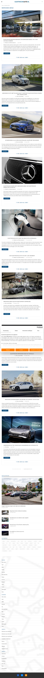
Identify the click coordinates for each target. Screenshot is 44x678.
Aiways (3, 541)
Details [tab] (16, 330)
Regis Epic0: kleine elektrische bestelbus (18, 510)
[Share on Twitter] (19, 57)
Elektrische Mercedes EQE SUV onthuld (22, 353)
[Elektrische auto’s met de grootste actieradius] (22, 222)
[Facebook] (18, 675)
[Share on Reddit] (23, 57)
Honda (3, 569)
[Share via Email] (27, 57)
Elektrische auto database (6, 631)
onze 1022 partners (8, 336)
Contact (3, 656)
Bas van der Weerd (20, 96)
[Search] (42, 1)
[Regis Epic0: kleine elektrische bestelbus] (5, 512)
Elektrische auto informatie (6, 633)
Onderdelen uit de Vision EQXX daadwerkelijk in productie (20, 445)
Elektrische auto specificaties (7, 636)
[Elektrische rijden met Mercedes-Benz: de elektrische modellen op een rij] (22, 170)
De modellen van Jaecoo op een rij (17, 531)
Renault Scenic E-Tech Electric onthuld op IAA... (19, 524)
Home (3, 5)
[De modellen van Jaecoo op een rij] (5, 533)
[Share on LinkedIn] (22, 57)
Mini (2, 611)
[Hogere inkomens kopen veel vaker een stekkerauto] (22, 491)
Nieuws (3, 641)
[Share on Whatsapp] (24, 57)
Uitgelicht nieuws (5, 648)
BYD (25, 541)
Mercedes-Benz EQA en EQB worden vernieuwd (17, 301)
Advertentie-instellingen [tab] (27, 330)
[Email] (22, 675)
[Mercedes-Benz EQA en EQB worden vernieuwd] (22, 285)
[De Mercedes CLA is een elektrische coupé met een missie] (22, 124)
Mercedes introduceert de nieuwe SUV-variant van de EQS (22, 399)
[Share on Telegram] (26, 57)
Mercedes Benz (4, 574)
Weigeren (8, 349)
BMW (22, 541)
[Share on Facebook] (18, 57)
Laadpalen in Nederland (6, 638)
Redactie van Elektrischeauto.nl (10, 42)
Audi (18, 541)
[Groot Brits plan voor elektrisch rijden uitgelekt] (5, 519)
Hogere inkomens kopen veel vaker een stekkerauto (13, 506)
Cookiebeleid (4, 658)
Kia (2, 606)
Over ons (3, 663)
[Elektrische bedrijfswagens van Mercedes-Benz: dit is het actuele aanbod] (22, 23)
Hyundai (3, 572)
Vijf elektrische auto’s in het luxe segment (22, 255)
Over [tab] (38, 330)
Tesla (3, 584)
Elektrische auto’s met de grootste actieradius (22, 238)
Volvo (3, 591)
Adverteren (4, 653)
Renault (3, 616)
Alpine (8, 541)
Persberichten (4, 643)
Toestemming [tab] (5, 330)
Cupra (40, 541)
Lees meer (6, 53)
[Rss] (26, 675)
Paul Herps (7, 447)
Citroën (35, 541)
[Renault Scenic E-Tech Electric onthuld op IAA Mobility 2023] (5, 526)
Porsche (3, 579)
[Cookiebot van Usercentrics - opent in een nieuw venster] (38, 327)
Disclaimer (4, 661)
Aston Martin (13, 541)
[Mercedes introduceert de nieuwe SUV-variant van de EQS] (22, 383)
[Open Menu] (1, 1)
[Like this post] (16, 57)
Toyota (3, 586)
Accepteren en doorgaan (36, 349)
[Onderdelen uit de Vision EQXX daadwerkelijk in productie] (22, 429)
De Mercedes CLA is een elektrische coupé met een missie (22, 140)
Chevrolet (30, 541)
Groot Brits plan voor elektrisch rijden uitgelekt (19, 517)
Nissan (3, 577)
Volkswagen (4, 589)
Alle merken (4, 562)
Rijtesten (3, 646)
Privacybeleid (4, 668)
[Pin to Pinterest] (20, 57)
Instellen (21, 349)
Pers (2, 666)
